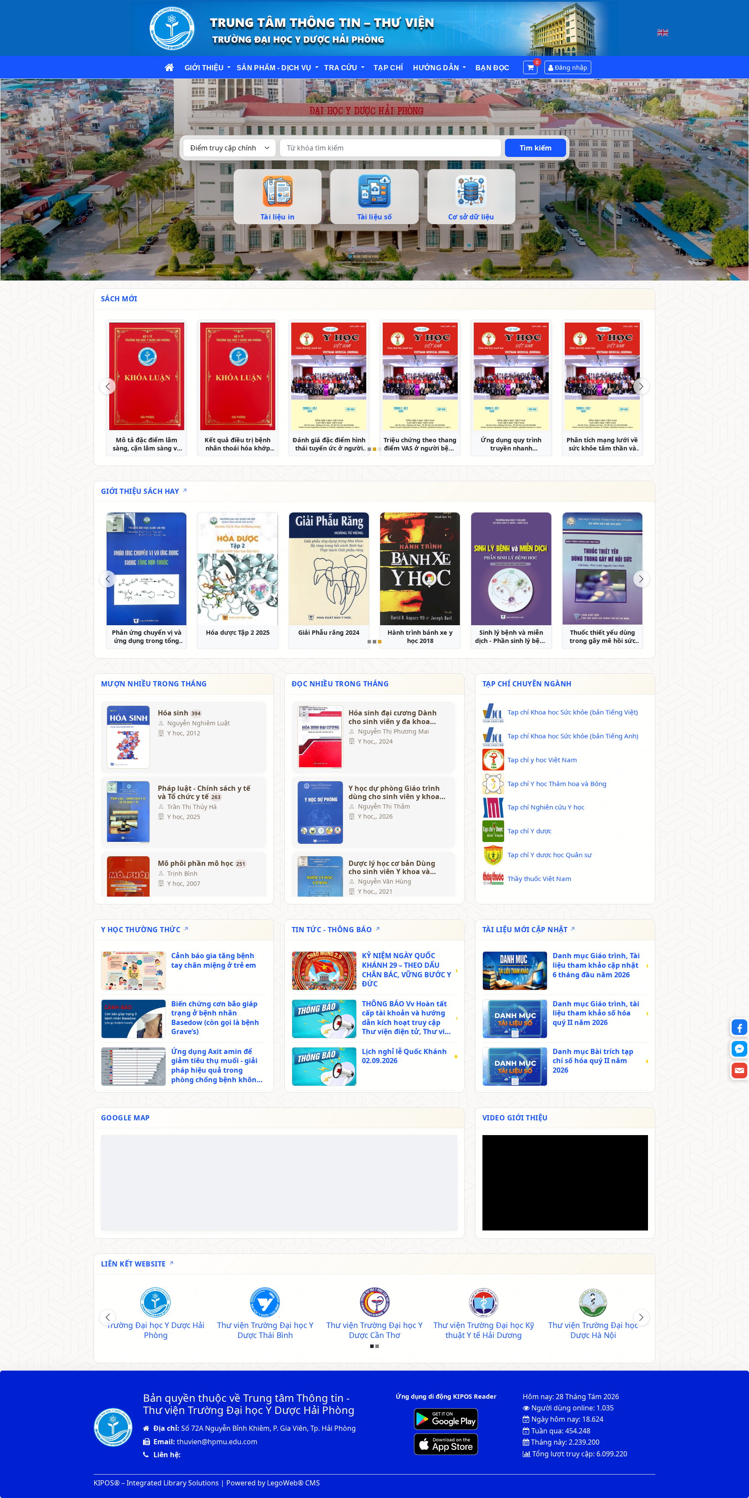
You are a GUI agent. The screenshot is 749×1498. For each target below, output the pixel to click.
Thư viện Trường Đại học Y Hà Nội (484, 1330)
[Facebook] (739, 1027)
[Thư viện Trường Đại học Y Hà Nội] (484, 1303)
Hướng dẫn (436, 68)
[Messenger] (739, 1048)
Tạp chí (388, 68)
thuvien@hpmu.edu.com (217, 1441)
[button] (229, 68)
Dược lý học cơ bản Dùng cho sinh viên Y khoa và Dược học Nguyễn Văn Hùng (391, 867)
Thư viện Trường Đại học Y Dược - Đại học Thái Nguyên (265, 1330)
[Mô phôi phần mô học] (128, 887)
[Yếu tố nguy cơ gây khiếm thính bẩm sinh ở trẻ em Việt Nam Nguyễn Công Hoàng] (237, 376)
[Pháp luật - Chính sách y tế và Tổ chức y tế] (128, 812)
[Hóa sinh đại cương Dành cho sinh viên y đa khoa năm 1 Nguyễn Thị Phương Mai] (319, 737)
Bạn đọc (492, 68)
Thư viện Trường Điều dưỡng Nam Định (374, 1330)
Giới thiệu (204, 68)
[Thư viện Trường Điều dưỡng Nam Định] (374, 1303)
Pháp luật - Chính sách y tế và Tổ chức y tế (204, 792)
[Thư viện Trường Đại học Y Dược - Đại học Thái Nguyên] (265, 1303)
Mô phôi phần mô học (201, 863)
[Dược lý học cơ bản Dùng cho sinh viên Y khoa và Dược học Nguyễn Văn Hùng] (319, 887)
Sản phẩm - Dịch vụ (274, 68)
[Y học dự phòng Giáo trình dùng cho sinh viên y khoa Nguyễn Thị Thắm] (319, 812)
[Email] (739, 1070)
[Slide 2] (374, 449)
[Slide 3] (379, 449)
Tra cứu (340, 68)
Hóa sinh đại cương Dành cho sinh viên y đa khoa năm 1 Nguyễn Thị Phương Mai (395, 717)
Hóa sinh (179, 713)
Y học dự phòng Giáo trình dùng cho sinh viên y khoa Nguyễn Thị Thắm (394, 792)
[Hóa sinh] (128, 737)
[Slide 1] (369, 449)
